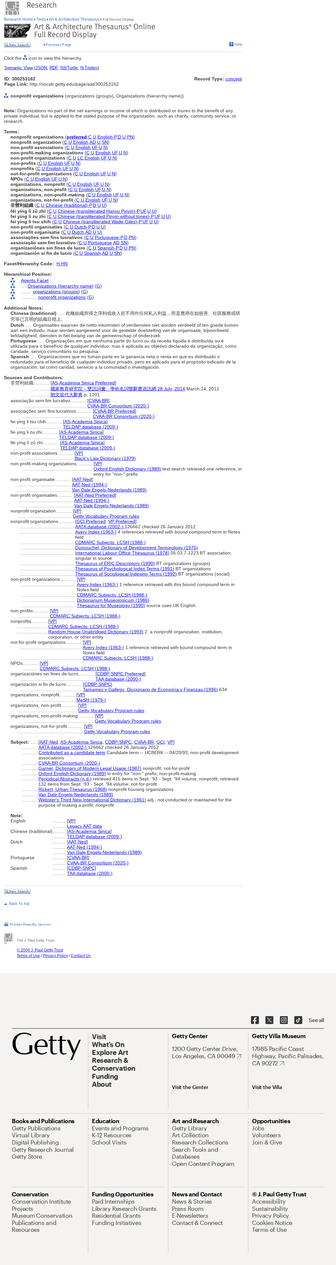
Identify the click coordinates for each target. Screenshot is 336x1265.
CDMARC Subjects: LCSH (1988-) (110, 542)
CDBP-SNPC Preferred (120, 673)
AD (93, 142)
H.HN (62, 263)
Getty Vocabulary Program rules (106, 516)
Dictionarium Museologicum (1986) (113, 600)
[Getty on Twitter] (269, 1020)
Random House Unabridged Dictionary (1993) (95, 631)
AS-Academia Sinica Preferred (83, 382)
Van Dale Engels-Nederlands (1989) (109, 489)
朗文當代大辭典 (67, 394)
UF (94, 147)
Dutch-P (82, 226)
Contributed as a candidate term (71, 752)
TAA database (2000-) (118, 679)
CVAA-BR (98, 400)
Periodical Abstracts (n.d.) (65, 778)
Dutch (78, 232)
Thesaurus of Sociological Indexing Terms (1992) (126, 574)
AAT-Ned (82, 479)
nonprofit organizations (62, 297)
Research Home (19, 19)
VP (79, 453)
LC (80, 158)
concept (233, 78)
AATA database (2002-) (100, 526)
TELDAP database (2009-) (90, 426)
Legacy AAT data (84, 826)
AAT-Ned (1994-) (89, 484)
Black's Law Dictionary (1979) (105, 458)
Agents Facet (35, 280)
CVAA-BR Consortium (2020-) (118, 405)
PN (130, 137)
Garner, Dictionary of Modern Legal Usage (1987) (89, 768)
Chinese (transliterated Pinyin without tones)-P (105, 216)
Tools (41, 19)
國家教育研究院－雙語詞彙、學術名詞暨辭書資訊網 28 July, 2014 (118, 388)
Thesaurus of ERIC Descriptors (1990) (115, 563)
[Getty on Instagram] (284, 1020)
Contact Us (81, 955)
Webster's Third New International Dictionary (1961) (92, 799)
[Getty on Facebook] (255, 1020)
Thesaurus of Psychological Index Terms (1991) (124, 568)
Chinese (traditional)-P (69, 205)
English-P (106, 137)
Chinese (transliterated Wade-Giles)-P (102, 221)
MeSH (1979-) (91, 700)
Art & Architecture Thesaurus (74, 19)
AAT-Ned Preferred (95, 495)
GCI (161, 742)
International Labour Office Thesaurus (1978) (122, 553)
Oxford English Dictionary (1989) (127, 468)
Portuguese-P (109, 237)
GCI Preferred (91, 521)
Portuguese (100, 242)
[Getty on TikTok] (298, 1020)
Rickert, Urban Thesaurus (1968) (72, 789)
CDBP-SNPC (97, 684)
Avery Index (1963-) (95, 531)
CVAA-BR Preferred (114, 411)
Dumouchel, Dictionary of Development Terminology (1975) (136, 547)
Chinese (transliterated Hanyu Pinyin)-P (98, 211)
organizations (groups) (56, 291)
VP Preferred (121, 521)
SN (105, 142)
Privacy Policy (55, 955)
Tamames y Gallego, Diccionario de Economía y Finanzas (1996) (150, 689)
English (80, 142)
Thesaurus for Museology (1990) (111, 605)
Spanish (92, 253)
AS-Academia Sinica (85, 421)
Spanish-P (107, 248)
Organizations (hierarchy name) (61, 286)
